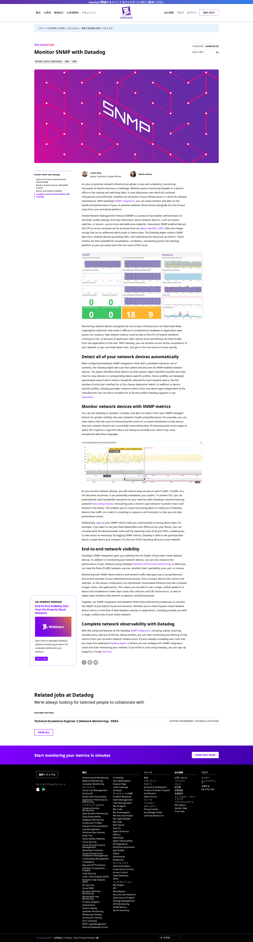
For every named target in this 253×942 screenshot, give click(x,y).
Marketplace (119, 891)
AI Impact (117, 790)
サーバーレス (88, 787)
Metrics (116, 834)
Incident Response (122, 797)
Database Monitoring (93, 820)
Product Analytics (91, 902)
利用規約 (58, 938)
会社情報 (169, 12)
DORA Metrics (120, 907)
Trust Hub (179, 811)
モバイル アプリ (120, 863)
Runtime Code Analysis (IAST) (93, 881)
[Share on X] (84, 662)
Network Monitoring (92, 781)
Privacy (68, 938)
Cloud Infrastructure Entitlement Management (95, 854)
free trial (106, 651)
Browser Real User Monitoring (91, 892)
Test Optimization (122, 781)
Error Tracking (89, 921)
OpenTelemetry (120, 875)
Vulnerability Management (95, 859)
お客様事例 (73, 12)
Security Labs (208, 789)
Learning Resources (154, 815)
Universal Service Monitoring (90, 809)
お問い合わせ (181, 778)
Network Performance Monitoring (152, 564)
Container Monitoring (93, 784)
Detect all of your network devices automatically (130, 356)
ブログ (180, 12)
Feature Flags (119, 784)
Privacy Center (151, 809)
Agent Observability (123, 841)
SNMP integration (125, 201)
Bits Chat (117, 822)
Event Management (122, 800)
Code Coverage (120, 787)
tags (98, 522)
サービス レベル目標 (122, 793)
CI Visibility (118, 778)
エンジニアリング (208, 782)
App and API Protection (94, 865)
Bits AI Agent (119, 806)
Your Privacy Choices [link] (84, 937)
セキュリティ (150, 806)
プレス (178, 784)
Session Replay (89, 908)
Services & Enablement (155, 787)
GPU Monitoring (121, 904)
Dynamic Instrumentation (95, 826)
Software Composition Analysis (93, 869)
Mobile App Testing (91, 914)
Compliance (88, 862)
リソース (148, 800)
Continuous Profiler (92, 823)
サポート (148, 784)
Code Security (89, 873)
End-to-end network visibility (110, 549)
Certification (150, 793)
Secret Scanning (121, 910)
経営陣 (178, 787)
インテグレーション (122, 882)
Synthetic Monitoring (92, 911)
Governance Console (123, 869)
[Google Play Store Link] (44, 790)
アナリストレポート (184, 802)
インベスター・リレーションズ (185, 798)
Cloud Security (89, 842)
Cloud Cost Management (94, 790)
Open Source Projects (124, 898)
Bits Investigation (121, 812)
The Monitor (44, 45)
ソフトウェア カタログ (93, 805)
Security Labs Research (124, 894)
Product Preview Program (157, 790)
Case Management (122, 803)
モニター (205, 778)
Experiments (88, 905)
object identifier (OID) (152, 228)
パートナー (180, 781)
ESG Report (180, 805)
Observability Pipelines (93, 839)
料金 (146, 778)
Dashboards (119, 857)
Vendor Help (181, 808)
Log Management (91, 829)
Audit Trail (87, 835)
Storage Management (124, 901)
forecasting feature (102, 503)
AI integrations (120, 844)
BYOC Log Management (94, 924)
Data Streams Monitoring (95, 813)
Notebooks (118, 860)
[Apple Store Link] (39, 789)
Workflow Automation (124, 847)
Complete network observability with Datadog (128, 624)
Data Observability (91, 817)
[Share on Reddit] (89, 662)
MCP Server (119, 825)
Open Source (150, 797)
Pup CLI (116, 828)
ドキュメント (150, 781)
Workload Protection (92, 850)
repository (87, 397)
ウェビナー (149, 803)
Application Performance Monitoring (94, 801)
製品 (38, 12)
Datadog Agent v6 (120, 643)
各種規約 (179, 793)
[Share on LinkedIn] (95, 662)
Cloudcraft (87, 793)
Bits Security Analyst (123, 815)
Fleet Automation (121, 866)
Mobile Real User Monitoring (90, 898)
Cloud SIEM (88, 888)
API (114, 888)
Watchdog (118, 838)
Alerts (116, 879)
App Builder (119, 850)
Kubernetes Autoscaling (94, 797)
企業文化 (205, 786)
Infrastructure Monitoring (95, 778)
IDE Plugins (118, 885)
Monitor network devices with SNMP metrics (126, 406)
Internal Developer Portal (95, 927)
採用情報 (179, 790)
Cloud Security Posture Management (93, 846)
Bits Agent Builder (122, 819)
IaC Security (88, 885)
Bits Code (117, 809)
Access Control (120, 872)
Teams (116, 853)
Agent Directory (121, 831)
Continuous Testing (92, 918)
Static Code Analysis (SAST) (95, 877)
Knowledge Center (153, 812)
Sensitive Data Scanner (93, 832)
